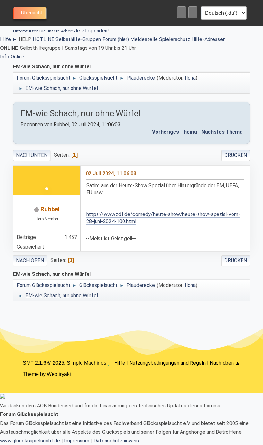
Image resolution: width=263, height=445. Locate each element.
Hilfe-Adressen (208, 39)
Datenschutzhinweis (116, 441)
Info (4, 57)
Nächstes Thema (221, 132)
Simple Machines (86, 363)
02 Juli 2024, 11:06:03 (111, 173)
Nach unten (31, 155)
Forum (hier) (115, 39)
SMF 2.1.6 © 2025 (43, 363)
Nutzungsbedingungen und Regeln (167, 363)
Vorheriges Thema (174, 132)
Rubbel (50, 209)
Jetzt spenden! (61, 31)
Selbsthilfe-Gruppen (78, 39)
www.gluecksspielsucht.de (30, 441)
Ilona (190, 78)
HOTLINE (43, 39)
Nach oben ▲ (225, 363)
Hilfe (8, 39)
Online (17, 57)
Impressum (76, 441)
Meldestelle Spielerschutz (160, 39)
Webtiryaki (59, 374)
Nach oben (30, 260)
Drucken (235, 155)
